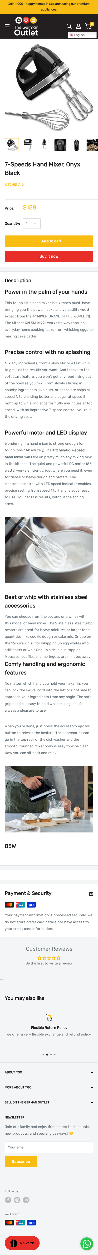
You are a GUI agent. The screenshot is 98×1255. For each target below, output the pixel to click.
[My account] (78, 26)
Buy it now (49, 256)
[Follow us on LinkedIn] (26, 1200)
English (79, 35)
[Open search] (69, 26)
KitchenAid (14, 185)
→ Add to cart (49, 241)
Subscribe (21, 1161)
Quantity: (12, 223)
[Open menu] (7, 26)
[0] (88, 26)
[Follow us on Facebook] (8, 1200)
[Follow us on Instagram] (17, 1200)
